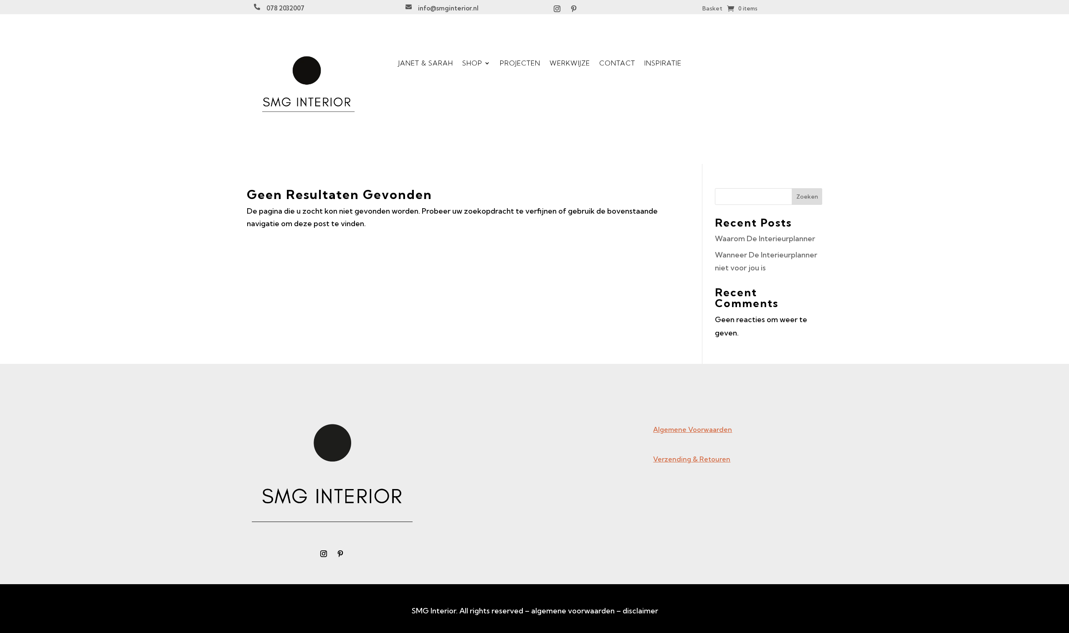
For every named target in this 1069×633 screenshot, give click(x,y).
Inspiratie (662, 63)
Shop (472, 63)
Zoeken (807, 196)
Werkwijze (570, 63)
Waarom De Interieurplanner (765, 238)
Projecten (520, 63)
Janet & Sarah (425, 63)
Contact (617, 63)
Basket (712, 8)
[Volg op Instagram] (557, 8)
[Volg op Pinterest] (573, 8)
